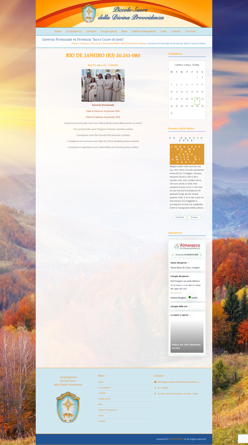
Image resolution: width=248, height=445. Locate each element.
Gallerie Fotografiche (144, 31)
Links (164, 31)
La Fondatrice (74, 31)
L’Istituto (91, 31)
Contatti (176, 31)
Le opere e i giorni (187, 333)
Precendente (180, 217)
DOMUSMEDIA (176, 439)
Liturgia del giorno (187, 287)
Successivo (194, 217)
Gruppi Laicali (109, 31)
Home (58, 31)
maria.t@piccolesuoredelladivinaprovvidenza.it (178, 382)
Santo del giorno (187, 265)
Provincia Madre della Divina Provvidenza (124, 43)
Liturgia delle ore (187, 306)
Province (96, 43)
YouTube (190, 31)
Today (195, 65)
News (125, 31)
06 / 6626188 (162, 388)
